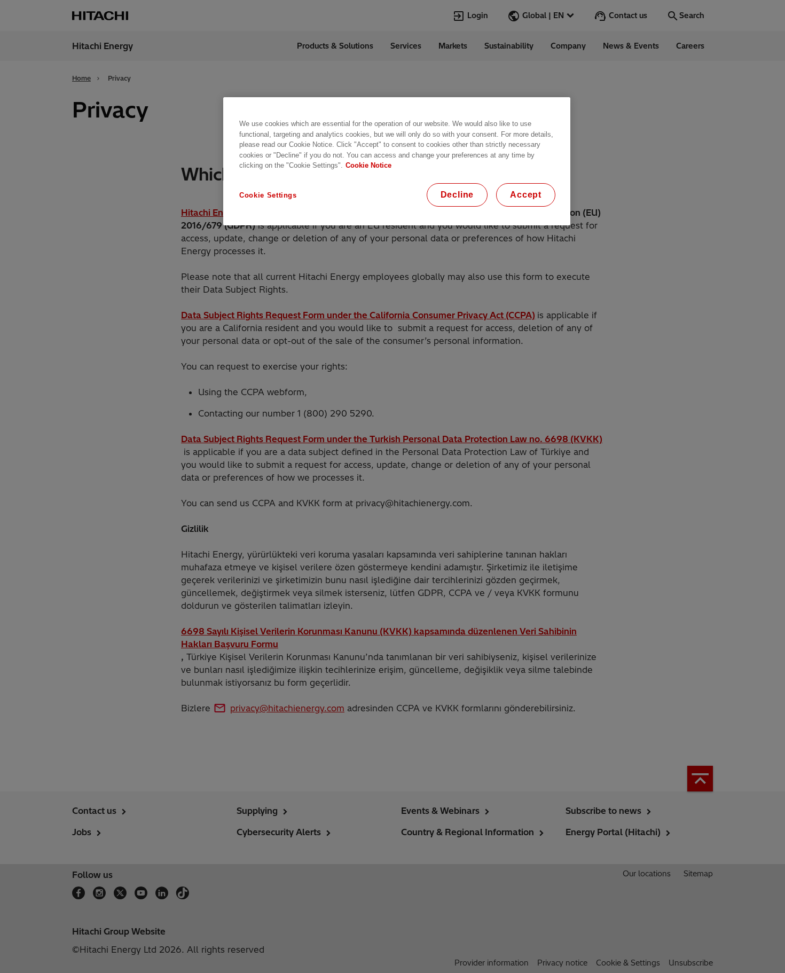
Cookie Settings (268, 195)
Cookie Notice (368, 165)
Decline (457, 194)
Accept (525, 194)
